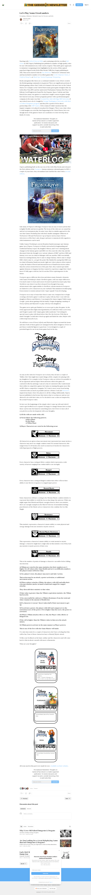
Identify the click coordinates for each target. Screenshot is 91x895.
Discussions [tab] (30, 826)
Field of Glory (33, 61)
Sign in (86, 4)
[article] (45, 833)
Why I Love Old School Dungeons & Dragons (37, 831)
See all (22, 863)
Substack (38, 892)
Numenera (65, 390)
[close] (59, 850)
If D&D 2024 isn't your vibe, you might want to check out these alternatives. (38, 844)
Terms (49, 885)
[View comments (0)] (26, 23)
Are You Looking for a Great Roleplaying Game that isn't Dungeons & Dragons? (39, 841)
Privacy (45, 885)
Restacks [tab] (29, 808)
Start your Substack (42, 888)
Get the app (52, 888)
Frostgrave (38, 169)
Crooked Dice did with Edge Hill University (54, 99)
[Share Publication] (73, 4)
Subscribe (79, 4)
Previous (25, 798)
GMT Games (35, 106)
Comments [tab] (23, 808)
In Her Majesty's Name (60, 75)
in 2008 (40, 61)
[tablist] (26, 808)
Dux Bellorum (46, 72)
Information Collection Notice (45, 878)
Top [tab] (21, 826)
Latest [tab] (25, 826)
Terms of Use (52, 876)
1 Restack (36, 788)
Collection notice (56, 885)
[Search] (70, 4)
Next (67, 798)
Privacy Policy (56, 878)
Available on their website (59, 766)
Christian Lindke (26, 18)
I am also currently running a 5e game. (29, 832)
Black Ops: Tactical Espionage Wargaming (46, 77)
